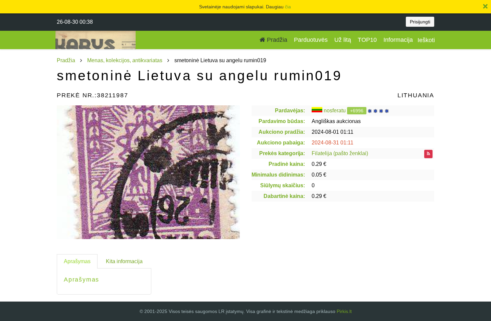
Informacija (398, 39)
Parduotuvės (311, 39)
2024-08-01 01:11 (332, 132)
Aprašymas (77, 261)
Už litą (342, 39)
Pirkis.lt (344, 311)
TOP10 (367, 39)
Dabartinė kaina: (284, 196)
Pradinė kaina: (287, 164)
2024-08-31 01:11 (332, 142)
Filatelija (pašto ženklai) (340, 153)
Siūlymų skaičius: (282, 185)
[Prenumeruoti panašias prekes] (428, 154)
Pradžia (276, 39)
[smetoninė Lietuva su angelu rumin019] (148, 172)
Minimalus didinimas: (278, 175)
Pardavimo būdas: (282, 121)
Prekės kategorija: (282, 153)
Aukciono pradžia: (282, 132)
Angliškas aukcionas (336, 121)
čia (288, 6)
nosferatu (335, 110)
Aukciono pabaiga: (281, 142)
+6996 (356, 110)
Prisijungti (420, 21)
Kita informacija (124, 261)
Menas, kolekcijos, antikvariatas (124, 60)
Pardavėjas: (290, 110)
